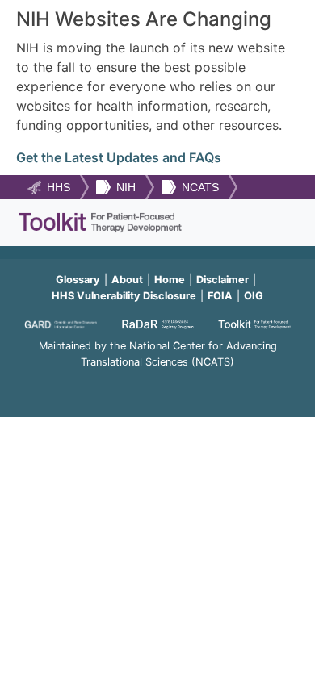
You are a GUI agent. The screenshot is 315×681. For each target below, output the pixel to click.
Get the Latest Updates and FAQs (118, 157)
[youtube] (157, 384)
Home (169, 280)
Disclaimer (222, 280)
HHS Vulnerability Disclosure (124, 296)
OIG (253, 296)
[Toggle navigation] (277, 223)
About (127, 280)
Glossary (78, 280)
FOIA (220, 296)
